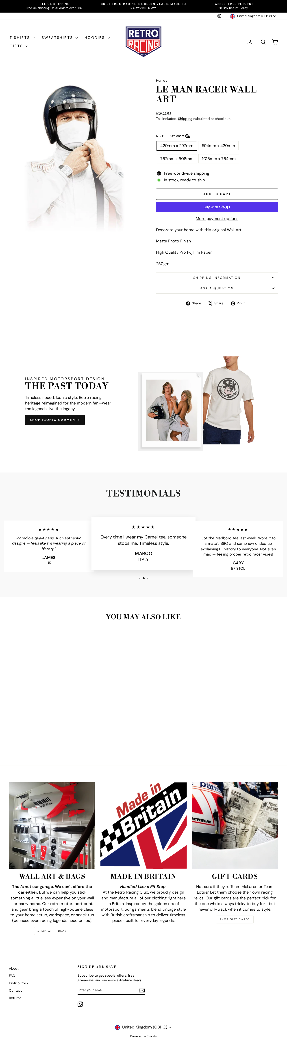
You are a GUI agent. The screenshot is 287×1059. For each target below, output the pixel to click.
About (14, 968)
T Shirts (21, 37)
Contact (15, 990)
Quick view (41, 723)
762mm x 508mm (177, 158)
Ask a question (217, 288)
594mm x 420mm (218, 145)
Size (170, 136)
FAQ (12, 975)
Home (160, 80)
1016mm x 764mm (219, 158)
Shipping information (217, 278)
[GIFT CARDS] (235, 825)
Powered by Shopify (143, 1036)
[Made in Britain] (143, 825)
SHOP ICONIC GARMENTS (55, 420)
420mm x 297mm (176, 145)
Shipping (185, 118)
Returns (15, 998)
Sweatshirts (58, 37)
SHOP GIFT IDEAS (52, 931)
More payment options (217, 218)
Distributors (18, 983)
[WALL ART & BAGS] (52, 825)
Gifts (17, 46)
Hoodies (96, 37)
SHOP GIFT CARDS (235, 919)
